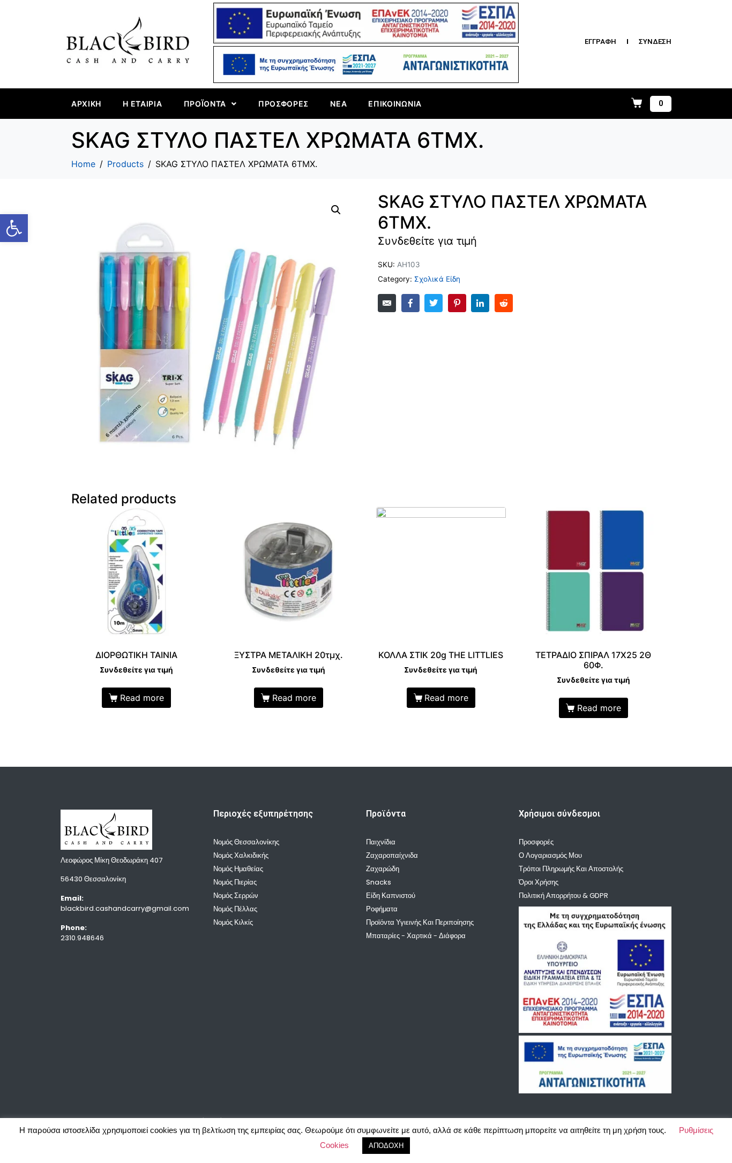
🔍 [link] (336, 210)
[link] (14, 228)
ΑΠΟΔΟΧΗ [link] (386, 1146)
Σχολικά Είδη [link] (437, 279)
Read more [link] (142, 697)
